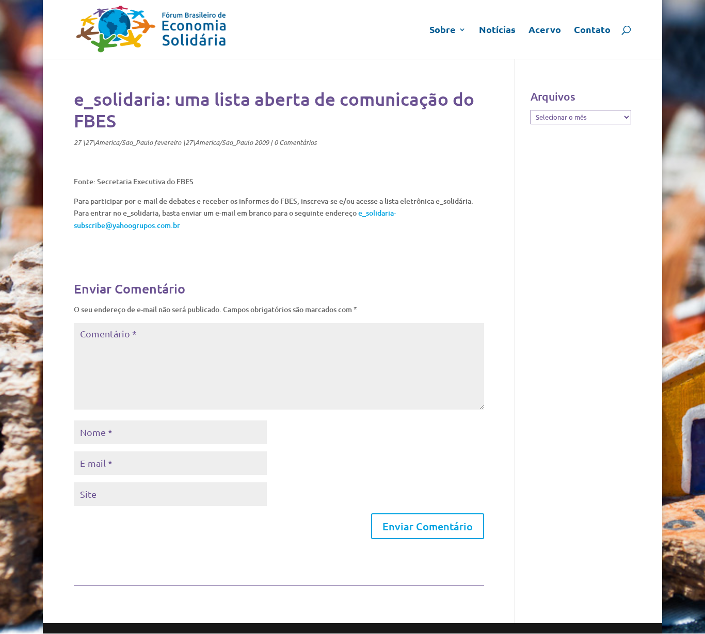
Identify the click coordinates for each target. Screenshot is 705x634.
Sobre (442, 30)
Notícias (497, 30)
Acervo (544, 30)
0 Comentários (295, 142)
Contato (592, 30)
